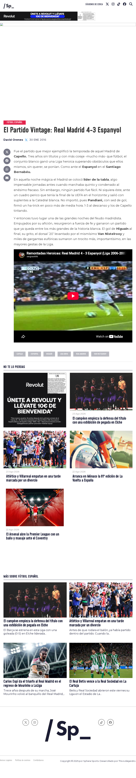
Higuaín (49, 354)
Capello (20, 354)
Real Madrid (81, 354)
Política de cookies (22, 760)
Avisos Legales (6, 760)
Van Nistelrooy (100, 354)
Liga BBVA (64, 354)
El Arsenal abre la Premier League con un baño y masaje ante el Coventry (32, 537)
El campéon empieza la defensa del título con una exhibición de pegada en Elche (99, 421)
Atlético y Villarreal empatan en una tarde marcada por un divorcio (33, 479)
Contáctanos (38, 760)
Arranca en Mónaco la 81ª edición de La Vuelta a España (97, 479)
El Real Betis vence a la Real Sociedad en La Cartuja (97, 683)
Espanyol (34, 354)
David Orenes (13, 139)
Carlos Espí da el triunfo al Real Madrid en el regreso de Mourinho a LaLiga (32, 683)
